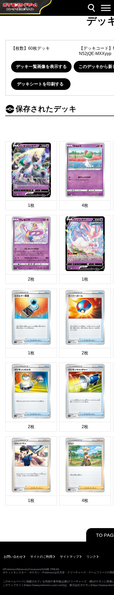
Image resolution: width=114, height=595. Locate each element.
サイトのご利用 (41, 557)
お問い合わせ (13, 557)
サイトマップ (69, 557)
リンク (91, 557)
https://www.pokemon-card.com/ (44, 585)
